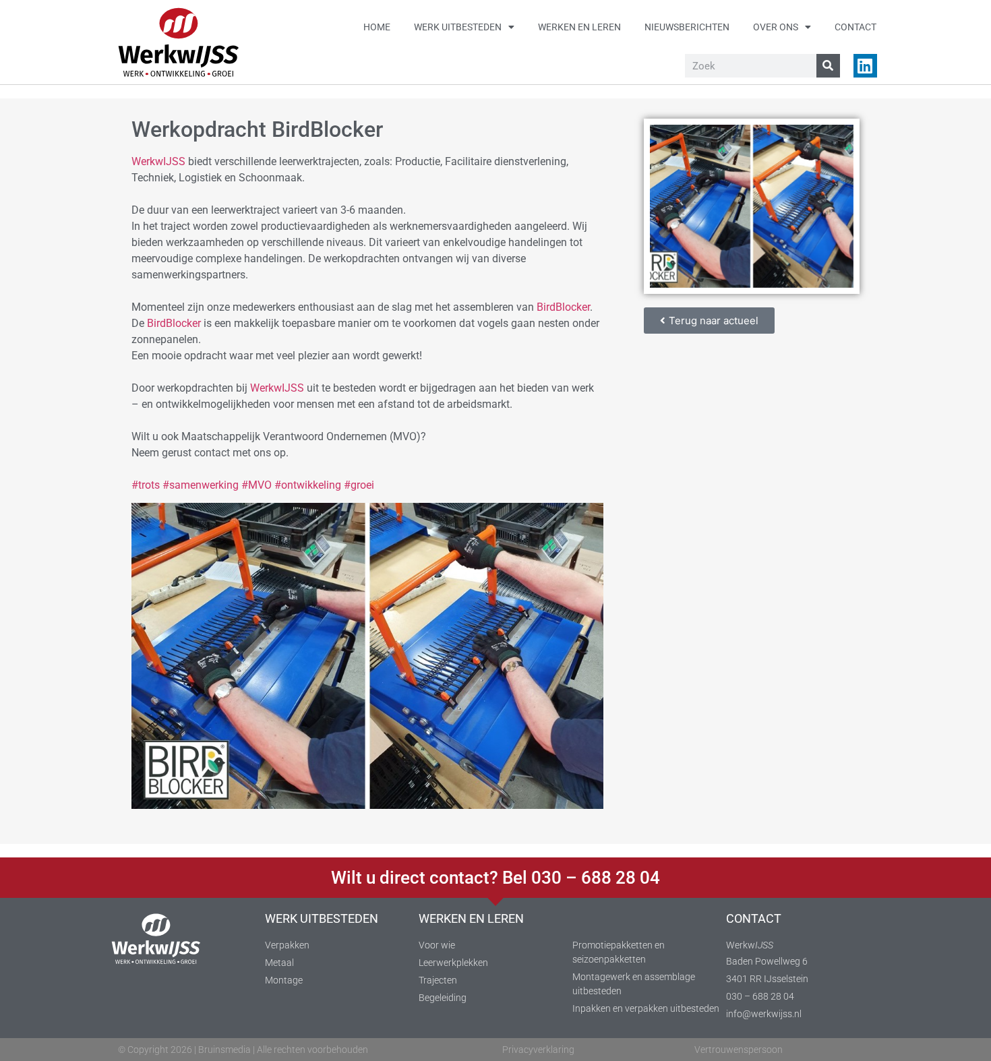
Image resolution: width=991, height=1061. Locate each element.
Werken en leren (579, 27)
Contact (855, 27)
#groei (359, 485)
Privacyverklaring (538, 1049)
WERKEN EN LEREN (471, 918)
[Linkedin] (865, 66)
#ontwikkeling (307, 485)
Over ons (775, 27)
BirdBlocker (563, 307)
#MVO (256, 485)
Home (376, 27)
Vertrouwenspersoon (738, 1049)
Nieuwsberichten (686, 27)
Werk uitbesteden (458, 27)
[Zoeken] (828, 66)
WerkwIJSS (158, 161)
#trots (145, 485)
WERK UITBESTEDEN (321, 918)
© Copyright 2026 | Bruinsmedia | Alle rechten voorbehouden (243, 1049)
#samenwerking (200, 485)
